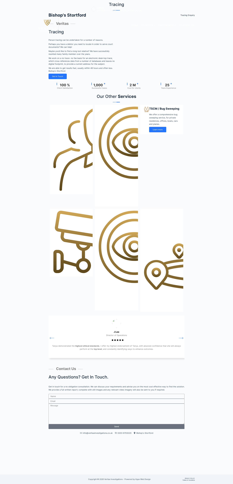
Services (147, 25)
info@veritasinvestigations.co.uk (129, 10)
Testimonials (167, 25)
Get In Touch (57, 76)
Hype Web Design (143, 479)
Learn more (158, 129)
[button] (52, 338)
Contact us (187, 25)
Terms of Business (188, 480)
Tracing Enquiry (187, 15)
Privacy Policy (190, 478)
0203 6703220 (103, 10)
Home (134, 25)
